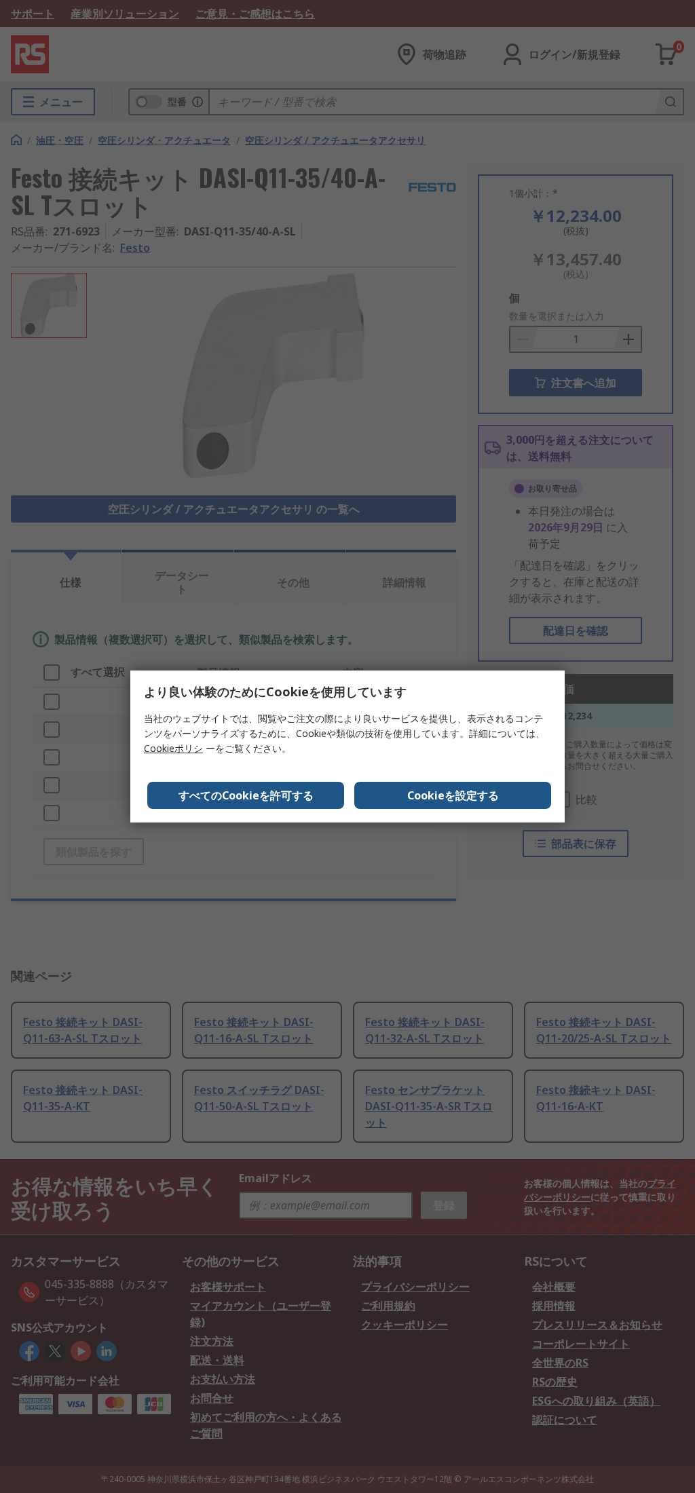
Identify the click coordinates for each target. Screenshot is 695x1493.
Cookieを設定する (453, 795)
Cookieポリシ (173, 748)
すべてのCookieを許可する (246, 795)
